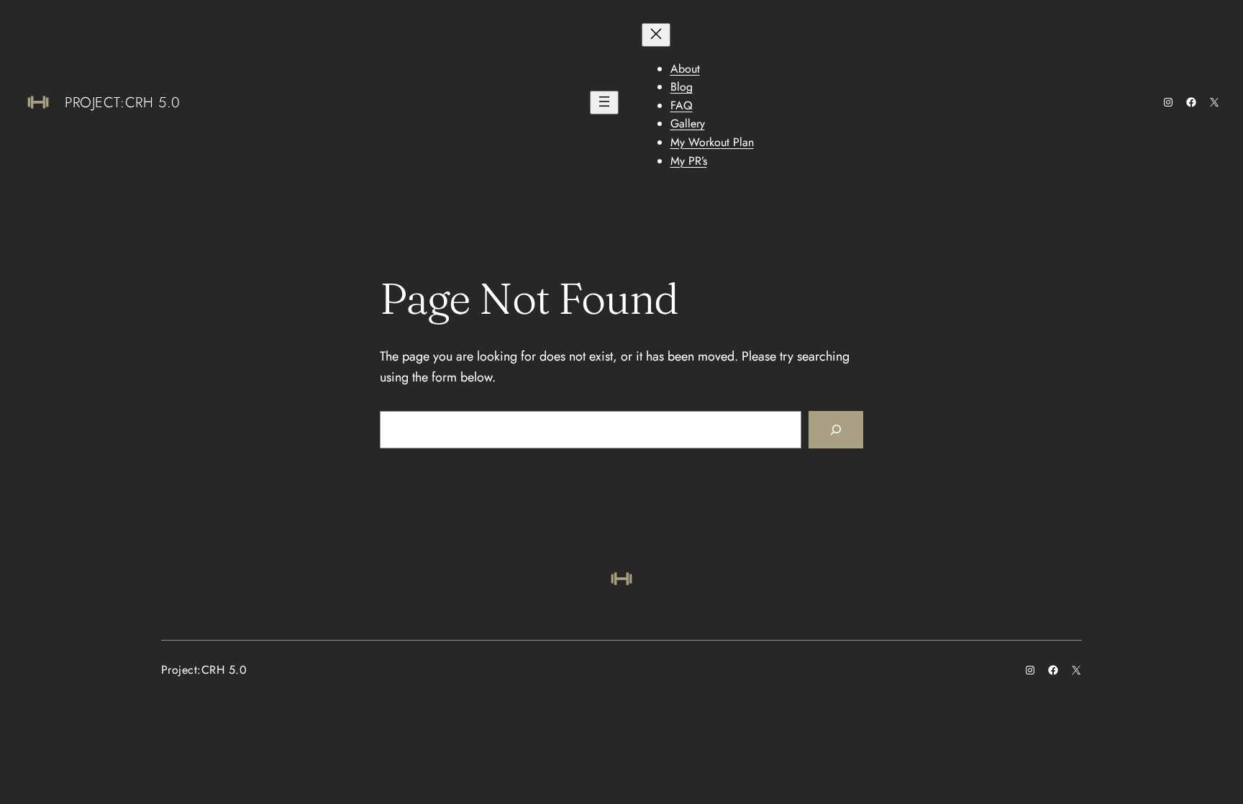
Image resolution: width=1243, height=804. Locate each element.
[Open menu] (604, 102)
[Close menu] (656, 35)
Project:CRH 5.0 (123, 102)
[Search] (836, 429)
